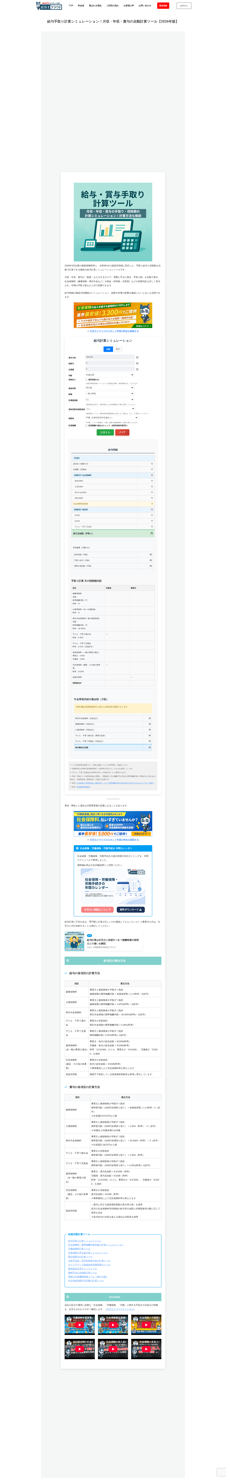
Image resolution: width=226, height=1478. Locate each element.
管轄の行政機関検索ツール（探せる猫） (88, 1276)
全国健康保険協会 (83, 787)
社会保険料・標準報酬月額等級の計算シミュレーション (96, 1245)
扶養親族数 (73, 400)
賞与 (118, 349)
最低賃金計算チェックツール (82, 1268)
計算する (105, 432)
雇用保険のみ (93, 380)
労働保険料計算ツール (79, 1249)
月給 (108, 349)
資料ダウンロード (129, 909)
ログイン (184, 6)
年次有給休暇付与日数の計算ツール (86, 1280)
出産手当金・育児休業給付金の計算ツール (89, 1260)
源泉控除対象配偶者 (77, 409)
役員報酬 (72, 425)
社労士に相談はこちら (96, 909)
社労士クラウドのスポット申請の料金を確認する (114, 331)
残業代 (71, 364)
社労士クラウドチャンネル (120, 1309)
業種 (70, 394)
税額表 (71, 418)
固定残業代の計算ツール (80, 1257)
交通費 (71, 370)
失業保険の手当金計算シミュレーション (88, 1253)
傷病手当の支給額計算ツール (82, 1273)
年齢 (70, 375)
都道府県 (72, 388)
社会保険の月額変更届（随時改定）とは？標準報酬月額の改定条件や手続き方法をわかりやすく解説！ (116, 783)
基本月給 (72, 358)
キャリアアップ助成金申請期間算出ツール (89, 1265)
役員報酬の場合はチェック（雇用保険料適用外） (108, 425)
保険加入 (72, 380)
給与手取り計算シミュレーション (84, 1241)
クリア (122, 432)
